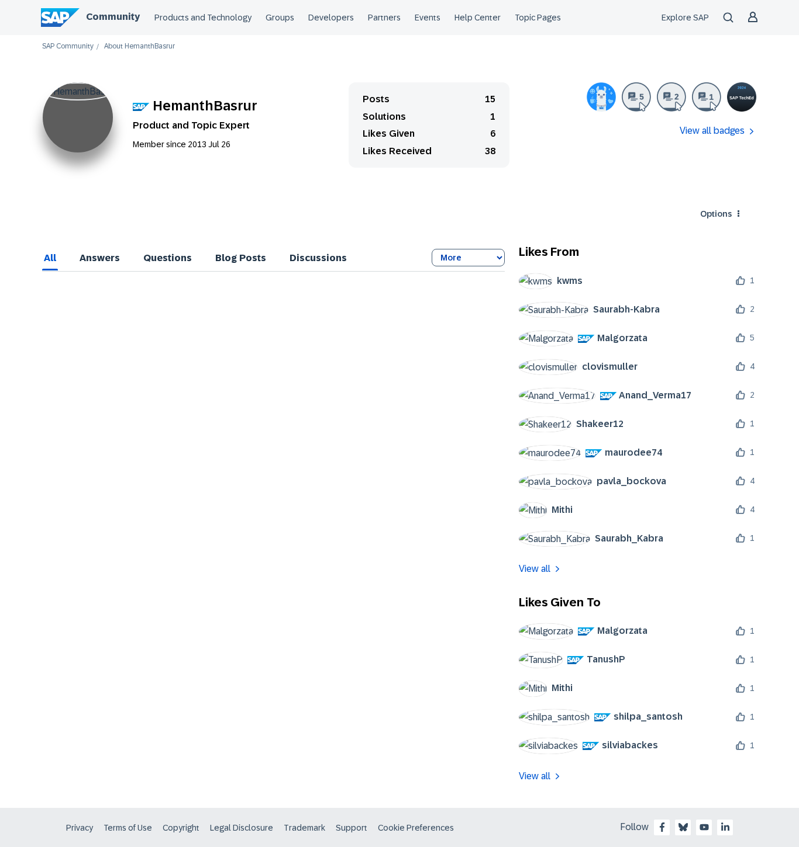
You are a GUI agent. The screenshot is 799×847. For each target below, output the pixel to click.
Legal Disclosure (241, 827)
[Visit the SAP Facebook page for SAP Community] (662, 827)
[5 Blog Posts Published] (636, 97)
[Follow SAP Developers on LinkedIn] (725, 827)
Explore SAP (685, 17)
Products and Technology (203, 17)
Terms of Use (128, 827)
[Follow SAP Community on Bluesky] (683, 827)
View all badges (712, 131)
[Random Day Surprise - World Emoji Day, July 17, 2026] (601, 97)
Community (113, 17)
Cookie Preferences (416, 827)
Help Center (477, 17)
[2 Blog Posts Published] (671, 97)
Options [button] (716, 213)
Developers (331, 17)
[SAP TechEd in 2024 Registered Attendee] (741, 97)
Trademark (304, 827)
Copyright (181, 827)
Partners (384, 17)
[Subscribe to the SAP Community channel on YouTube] (704, 827)
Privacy (79, 827)
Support (351, 827)
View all (534, 569)
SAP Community (68, 46)
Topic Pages (538, 17)
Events (427, 17)
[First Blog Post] (706, 97)
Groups (280, 17)
